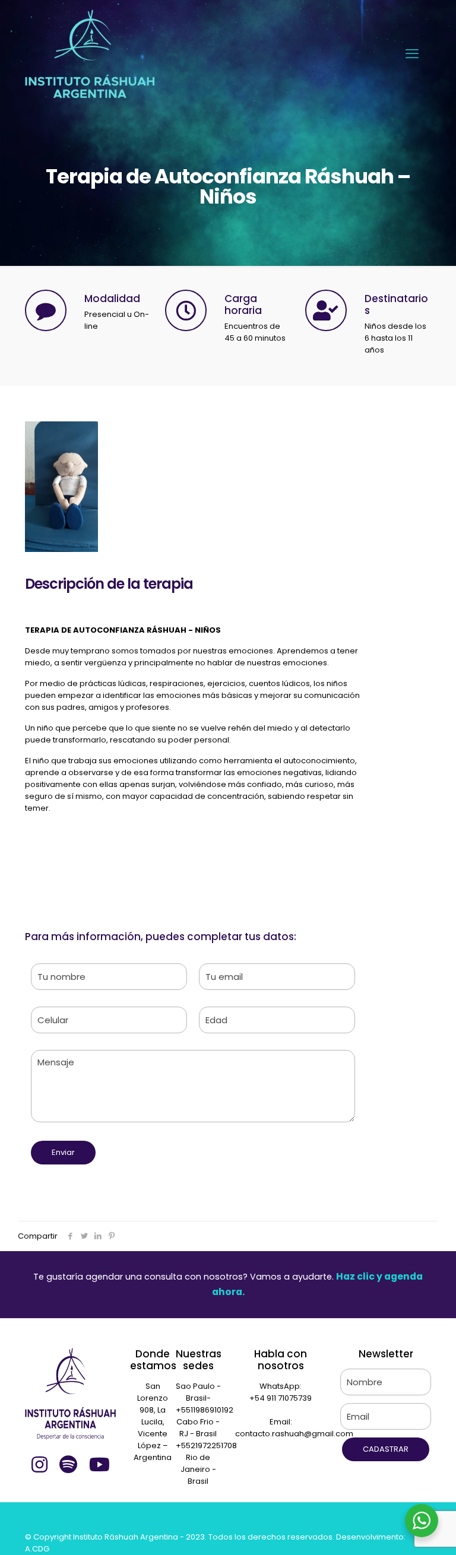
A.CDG (37, 1548)
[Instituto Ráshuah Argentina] (89, 54)
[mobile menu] (412, 54)
